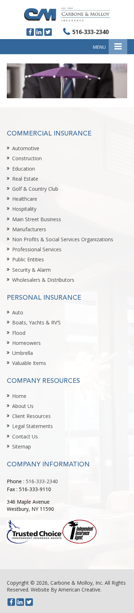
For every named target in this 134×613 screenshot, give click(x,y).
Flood (18, 332)
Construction (27, 158)
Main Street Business (36, 219)
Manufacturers (29, 229)
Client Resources (31, 416)
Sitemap (21, 446)
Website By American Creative (65, 589)
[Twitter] (48, 32)
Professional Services (36, 249)
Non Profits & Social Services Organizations (62, 239)
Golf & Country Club (35, 188)
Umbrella (22, 353)
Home (19, 396)
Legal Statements (32, 426)
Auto (17, 312)
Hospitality (24, 208)
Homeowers (26, 342)
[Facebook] (30, 32)
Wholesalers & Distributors (43, 279)
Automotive (25, 148)
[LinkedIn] (39, 32)
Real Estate (25, 178)
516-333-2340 (90, 32)
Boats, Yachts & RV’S (36, 322)
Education (23, 168)
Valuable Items (29, 363)
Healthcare (24, 198)
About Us (23, 406)
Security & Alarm (31, 269)
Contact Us (25, 436)
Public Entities (28, 259)
